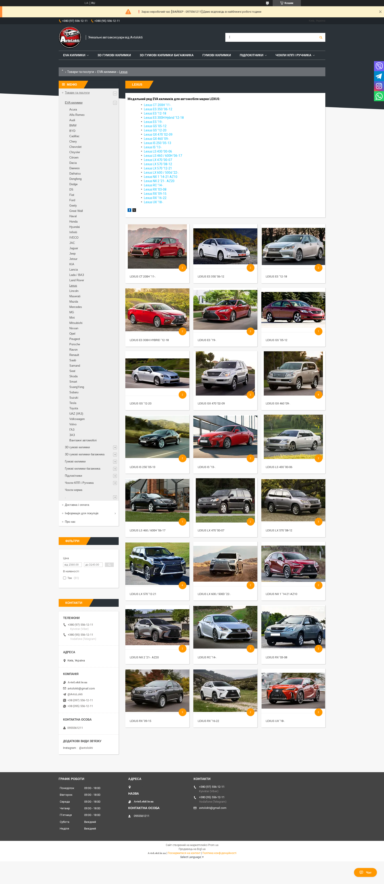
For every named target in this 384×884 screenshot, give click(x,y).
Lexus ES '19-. (207, 340)
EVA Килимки (74, 55)
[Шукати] (320, 37)
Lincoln (73, 291)
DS (71, 189)
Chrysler (74, 152)
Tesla (72, 403)
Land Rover (76, 280)
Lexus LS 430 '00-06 (279, 467)
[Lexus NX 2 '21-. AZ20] (157, 627)
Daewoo (74, 168)
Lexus (73, 285)
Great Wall (76, 211)
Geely (73, 205)
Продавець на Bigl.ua (192, 849)
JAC (72, 243)
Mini (72, 317)
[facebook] (129, 211)
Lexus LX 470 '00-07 (211, 530)
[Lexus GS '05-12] (293, 310)
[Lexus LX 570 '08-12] (293, 500)
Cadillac (74, 136)
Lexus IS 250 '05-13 (142, 467)
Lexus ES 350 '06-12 (211, 276)
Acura (73, 109)
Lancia (73, 269)
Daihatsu (75, 173)
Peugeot (74, 339)
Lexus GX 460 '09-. (278, 403)
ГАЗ (71, 429)
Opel (72, 333)
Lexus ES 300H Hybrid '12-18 (149, 340)
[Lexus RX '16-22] (225, 691)
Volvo (72, 424)
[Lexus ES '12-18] (293, 246)
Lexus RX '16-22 (208, 721)
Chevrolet (75, 147)
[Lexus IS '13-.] (225, 437)
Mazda (73, 301)
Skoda (73, 376)
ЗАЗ (72, 435)
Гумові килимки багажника (82, 468)
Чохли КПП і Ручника (293, 55)
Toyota (73, 408)
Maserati (74, 296)
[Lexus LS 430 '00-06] (293, 437)
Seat (72, 371)
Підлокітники (251, 55)
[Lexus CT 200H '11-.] (157, 246)
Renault (74, 355)
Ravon (73, 349)
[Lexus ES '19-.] (225, 310)
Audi (72, 120)
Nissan (73, 328)
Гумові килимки (216, 55)
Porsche (74, 344)
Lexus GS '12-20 (140, 403)
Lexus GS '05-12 (276, 340)
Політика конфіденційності (219, 853)
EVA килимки (106, 72)
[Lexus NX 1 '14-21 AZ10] (293, 564)
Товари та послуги (80, 72)
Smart (73, 381)
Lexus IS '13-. (207, 467)
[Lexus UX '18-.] (293, 691)
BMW (72, 125)
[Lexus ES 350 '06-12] (225, 246)
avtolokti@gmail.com (81, 688)
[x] (134, 211)
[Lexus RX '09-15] (157, 691)
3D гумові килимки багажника (167, 55)
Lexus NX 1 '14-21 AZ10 (281, 594)
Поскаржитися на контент (184, 853)
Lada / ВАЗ (76, 275)
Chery (73, 141)
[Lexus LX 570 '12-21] (157, 564)
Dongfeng (75, 179)
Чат (369, 872)
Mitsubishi (75, 323)
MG (71, 312)
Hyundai (74, 227)
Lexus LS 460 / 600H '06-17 (147, 530)
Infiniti (73, 232)
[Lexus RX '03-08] (293, 627)
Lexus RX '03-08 (276, 657)
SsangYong (76, 387)
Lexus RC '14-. (207, 657)
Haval (73, 216)
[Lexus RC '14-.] (225, 627)
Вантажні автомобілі (83, 440)
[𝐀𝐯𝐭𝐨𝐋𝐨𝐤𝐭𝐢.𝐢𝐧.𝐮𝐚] (70, 37)
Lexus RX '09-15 (140, 721)
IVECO (73, 237)
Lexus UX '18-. (275, 721)
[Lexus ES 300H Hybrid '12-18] (157, 310)
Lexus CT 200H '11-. (143, 276)
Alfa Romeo (76, 115)
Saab (72, 360)
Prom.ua (213, 845)
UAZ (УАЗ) (76, 413)
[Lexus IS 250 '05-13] (157, 437)
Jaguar (73, 248)
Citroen (73, 157)
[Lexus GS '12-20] (157, 373)
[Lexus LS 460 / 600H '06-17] (157, 500)
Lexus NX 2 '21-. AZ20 (144, 657)
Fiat (71, 195)
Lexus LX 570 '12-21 (143, 594)
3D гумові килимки (114, 55)
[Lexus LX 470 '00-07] (225, 500)
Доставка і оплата (77, 504)
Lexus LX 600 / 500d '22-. (214, 594)
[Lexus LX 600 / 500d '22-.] (225, 564)
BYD (72, 131)
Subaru (73, 392)
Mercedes (75, 307)
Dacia (73, 163)
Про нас (70, 521)
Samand (74, 365)
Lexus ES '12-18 (276, 276)
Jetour (73, 259)
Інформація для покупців (81, 513)
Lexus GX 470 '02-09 (211, 403)
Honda (73, 221)
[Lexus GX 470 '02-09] (225, 373)
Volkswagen (77, 419)
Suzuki (73, 397)
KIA (71, 264)
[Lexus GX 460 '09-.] (293, 373)
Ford (72, 200)
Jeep (72, 253)
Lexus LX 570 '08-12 (279, 530)
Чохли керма (73, 490)
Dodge (73, 184)
